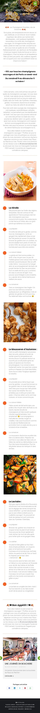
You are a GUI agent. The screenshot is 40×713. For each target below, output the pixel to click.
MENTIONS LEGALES (12, 709)
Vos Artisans (14, 666)
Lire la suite (8, 676)
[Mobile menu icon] (35, 3)
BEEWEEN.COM (28, 709)
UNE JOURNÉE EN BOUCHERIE (18, 664)
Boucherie (7, 666)
